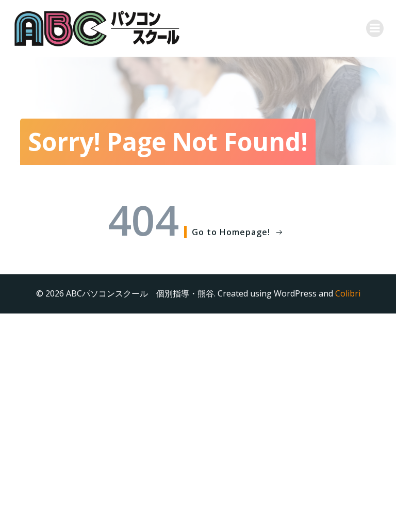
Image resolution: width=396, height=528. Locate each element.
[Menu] (375, 28)
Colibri (347, 293)
